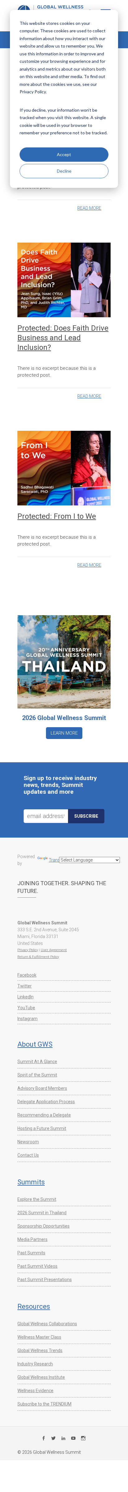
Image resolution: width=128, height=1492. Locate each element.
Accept (64, 154)
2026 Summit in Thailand (41, 1212)
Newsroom (28, 1141)
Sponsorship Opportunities (43, 1226)
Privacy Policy (27, 950)
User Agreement (54, 950)
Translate (58, 860)
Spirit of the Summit (37, 1074)
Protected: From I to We (56, 516)
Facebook (26, 975)
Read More (89, 208)
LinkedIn (25, 996)
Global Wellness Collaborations (47, 1323)
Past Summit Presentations (44, 1279)
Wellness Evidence (35, 1390)
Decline (64, 171)
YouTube (26, 1007)
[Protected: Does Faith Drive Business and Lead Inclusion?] (64, 280)
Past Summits (31, 1252)
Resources (33, 1306)
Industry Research (35, 1363)
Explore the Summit (36, 1199)
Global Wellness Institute (41, 1377)
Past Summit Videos (37, 1266)
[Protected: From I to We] (64, 468)
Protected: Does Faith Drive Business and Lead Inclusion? (62, 338)
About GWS (35, 1044)
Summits (31, 1182)
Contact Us (28, 1155)
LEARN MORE (64, 733)
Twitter (24, 985)
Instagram (27, 1018)
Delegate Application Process (46, 1101)
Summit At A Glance (37, 1061)
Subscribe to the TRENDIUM (44, 1403)
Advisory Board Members (42, 1088)
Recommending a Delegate (44, 1115)
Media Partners (32, 1239)
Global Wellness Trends (39, 1350)
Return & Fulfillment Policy (38, 957)
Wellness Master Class (39, 1337)
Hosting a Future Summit (41, 1128)
